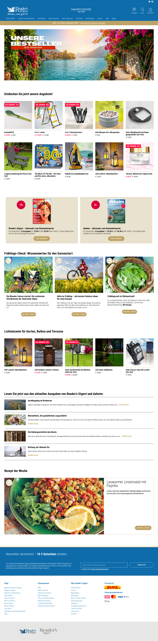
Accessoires (90, 18)
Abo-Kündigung (43, 595)
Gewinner (74, 603)
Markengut (74, 595)
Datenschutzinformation (46, 606)
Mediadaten (75, 593)
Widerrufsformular (44, 601)
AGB (39, 588)
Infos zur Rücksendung (46, 598)
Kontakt (74, 614)
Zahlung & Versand (44, 593)
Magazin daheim (10, 590)
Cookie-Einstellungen (45, 603)
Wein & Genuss (67, 18)
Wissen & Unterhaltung (26, 18)
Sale (107, 18)
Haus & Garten (53, 18)
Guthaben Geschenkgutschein (14, 611)
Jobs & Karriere (76, 608)
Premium (79, 18)
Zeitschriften (10, 18)
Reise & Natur (9, 606)
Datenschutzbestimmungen (100, 569)
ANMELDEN (142, 565)
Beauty (100, 18)
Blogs (114, 18)
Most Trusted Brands (78, 598)
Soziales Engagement (78, 606)
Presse (73, 590)
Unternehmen (76, 588)
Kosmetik (7, 608)
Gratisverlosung (76, 601)
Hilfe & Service (43, 590)
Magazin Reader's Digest (12, 588)
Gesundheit (41, 18)
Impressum (75, 611)
